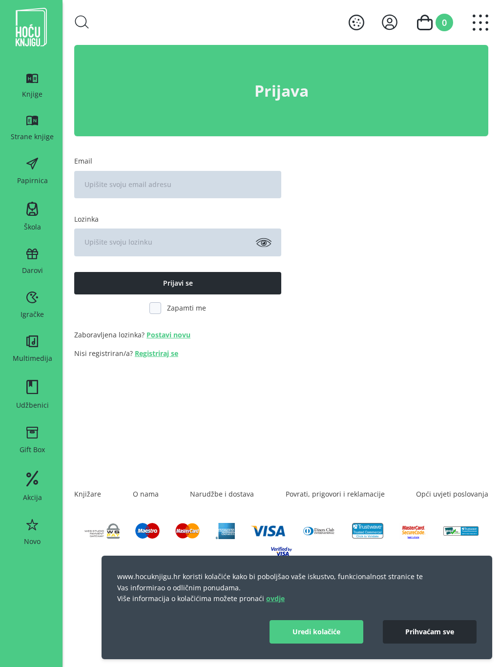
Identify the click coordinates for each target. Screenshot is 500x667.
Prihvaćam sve (429, 631)
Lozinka (86, 219)
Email (83, 161)
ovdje (275, 598)
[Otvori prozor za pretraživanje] (82, 22)
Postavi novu (168, 334)
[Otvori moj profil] (389, 22)
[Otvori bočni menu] (480, 22)
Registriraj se (156, 353)
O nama (146, 494)
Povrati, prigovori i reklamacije (335, 494)
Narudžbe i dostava (222, 494)
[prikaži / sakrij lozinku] (263, 242)
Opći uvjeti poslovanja (452, 494)
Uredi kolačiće (316, 631)
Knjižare (87, 494)
